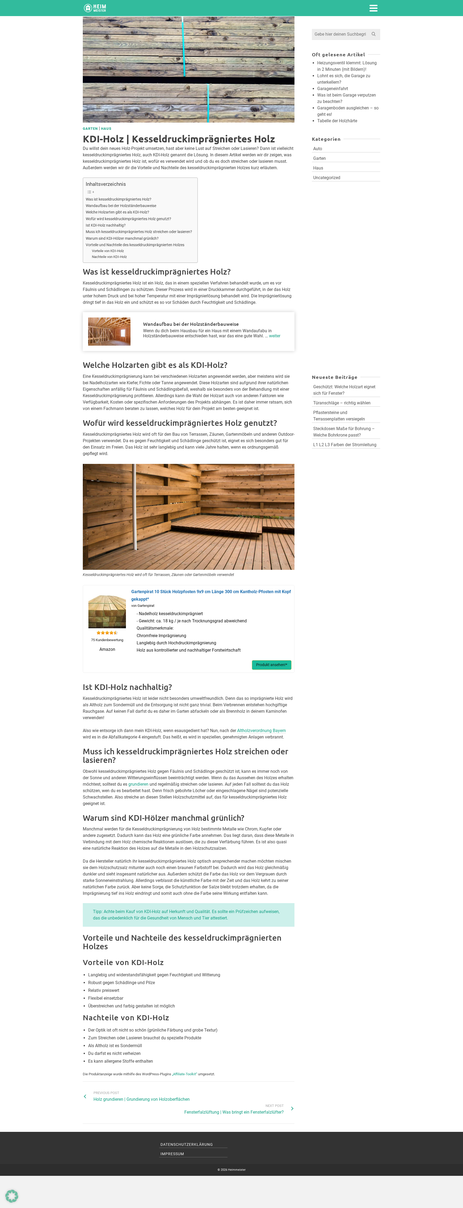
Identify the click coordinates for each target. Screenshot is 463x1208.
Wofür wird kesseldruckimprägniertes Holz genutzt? (128, 219)
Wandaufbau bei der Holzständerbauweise (121, 206)
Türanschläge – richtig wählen (342, 402)
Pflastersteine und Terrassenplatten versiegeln (339, 416)
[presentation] (109, 331)
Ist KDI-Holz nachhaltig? (106, 225)
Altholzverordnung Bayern (261, 730)
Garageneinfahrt (332, 88)
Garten (90, 129)
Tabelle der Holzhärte (337, 120)
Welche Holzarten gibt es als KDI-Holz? (117, 212)
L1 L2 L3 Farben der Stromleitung (344, 444)
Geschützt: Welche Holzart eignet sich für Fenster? (344, 390)
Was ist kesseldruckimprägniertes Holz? (118, 199)
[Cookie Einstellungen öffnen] (11, 1201)
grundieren (139, 784)
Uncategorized (326, 177)
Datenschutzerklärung (186, 1144)
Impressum (172, 1154)
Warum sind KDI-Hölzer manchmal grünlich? (122, 238)
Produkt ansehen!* (271, 665)
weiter (274, 335)
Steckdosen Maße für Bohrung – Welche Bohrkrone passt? (344, 432)
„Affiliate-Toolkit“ (184, 1074)
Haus (106, 129)
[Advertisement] (346, 246)
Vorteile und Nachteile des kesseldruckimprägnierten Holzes (135, 245)
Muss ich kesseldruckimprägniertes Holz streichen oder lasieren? (139, 232)
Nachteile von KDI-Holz (109, 257)
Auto (317, 148)
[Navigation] (373, 8)
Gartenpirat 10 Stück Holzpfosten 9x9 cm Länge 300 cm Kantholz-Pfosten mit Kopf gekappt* (211, 595)
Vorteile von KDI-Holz (108, 251)
